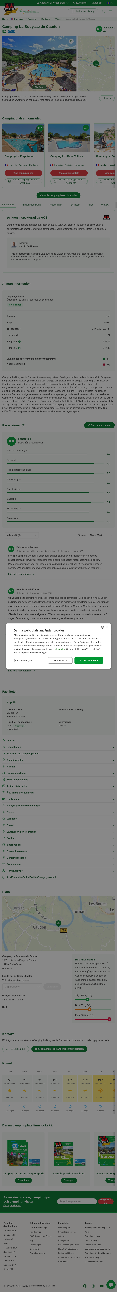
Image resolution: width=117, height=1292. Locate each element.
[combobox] (102, 627)
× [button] (106, 627)
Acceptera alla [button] (89, 660)
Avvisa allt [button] (60, 660)
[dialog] (58, 646)
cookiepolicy (59, 649)
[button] (23, 660)
